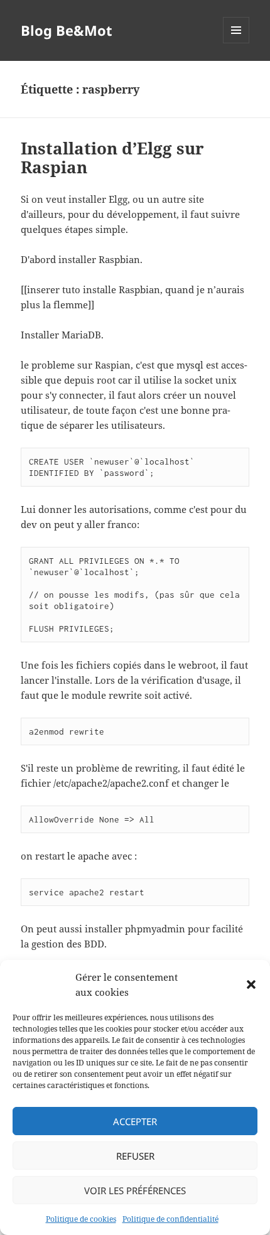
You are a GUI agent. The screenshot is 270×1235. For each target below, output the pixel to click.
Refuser (135, 1156)
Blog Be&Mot (66, 30)
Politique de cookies (81, 1219)
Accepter (135, 1121)
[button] (251, 984)
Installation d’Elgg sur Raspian (112, 157)
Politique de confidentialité (170, 1219)
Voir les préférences (135, 1190)
